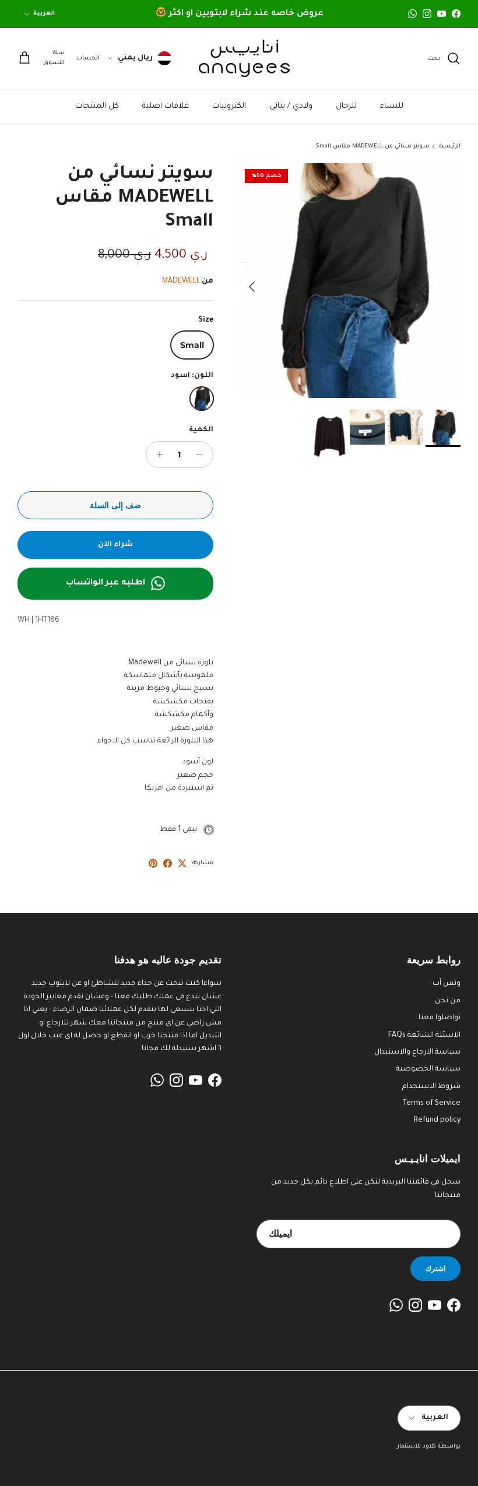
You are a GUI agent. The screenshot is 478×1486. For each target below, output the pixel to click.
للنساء (391, 106)
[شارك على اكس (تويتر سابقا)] (182, 863)
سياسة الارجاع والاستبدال (417, 1052)
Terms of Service (432, 1104)
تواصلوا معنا (440, 1018)
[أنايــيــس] (239, 59)
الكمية (201, 430)
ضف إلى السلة (115, 505)
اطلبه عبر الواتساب (105, 583)
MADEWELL (181, 281)
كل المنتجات (97, 106)
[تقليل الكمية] (202, 454)
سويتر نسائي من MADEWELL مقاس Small (372, 146)
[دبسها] (153, 863)
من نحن (448, 1001)
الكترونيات (229, 106)
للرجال (346, 106)
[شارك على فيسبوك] (167, 863)
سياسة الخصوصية (428, 1069)
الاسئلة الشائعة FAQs (424, 1035)
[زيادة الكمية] (156, 454)
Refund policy (437, 1121)
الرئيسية (450, 146)
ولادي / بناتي (290, 106)
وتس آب (447, 984)
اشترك (435, 1268)
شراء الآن (115, 545)
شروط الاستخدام (431, 1087)
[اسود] (201, 398)
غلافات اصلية (165, 106)
